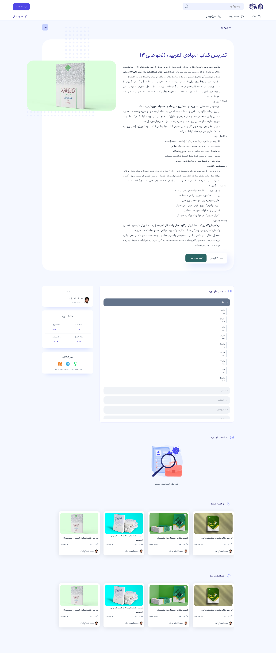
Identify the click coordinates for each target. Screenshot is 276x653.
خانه (254, 16)
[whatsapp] (75, 364)
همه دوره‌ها (234, 16)
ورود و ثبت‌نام (21, 6)
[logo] (256, 6)
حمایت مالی (18, 16)
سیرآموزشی (211, 16)
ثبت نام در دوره (196, 258)
